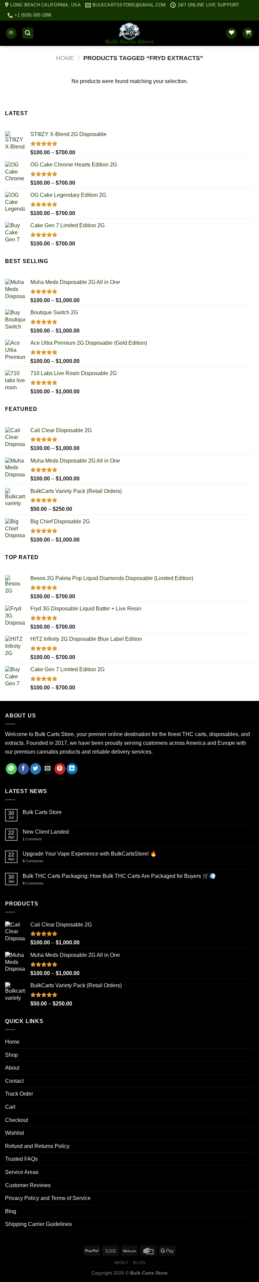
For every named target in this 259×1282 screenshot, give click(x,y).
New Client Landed (46, 832)
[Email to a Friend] (47, 769)
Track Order (19, 1094)
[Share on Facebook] (23, 769)
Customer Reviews (28, 1185)
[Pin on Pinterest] (59, 769)
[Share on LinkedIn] (72, 769)
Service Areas (21, 1172)
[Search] (28, 33)
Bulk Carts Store (42, 812)
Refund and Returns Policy (37, 1146)
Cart (10, 1107)
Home (65, 57)
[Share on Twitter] (35, 769)
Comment (32, 839)
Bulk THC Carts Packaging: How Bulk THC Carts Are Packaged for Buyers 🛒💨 (119, 876)
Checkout (16, 1120)
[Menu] (11, 33)
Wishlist (14, 1133)
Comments (33, 861)
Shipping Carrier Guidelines (38, 1224)
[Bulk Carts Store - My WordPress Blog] (129, 33)
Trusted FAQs (21, 1159)
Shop (11, 1055)
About (12, 1068)
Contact (14, 1081)
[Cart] (247, 33)
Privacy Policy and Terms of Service (48, 1198)
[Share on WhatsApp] (11, 769)
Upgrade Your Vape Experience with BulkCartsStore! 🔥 (90, 854)
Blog (10, 1211)
